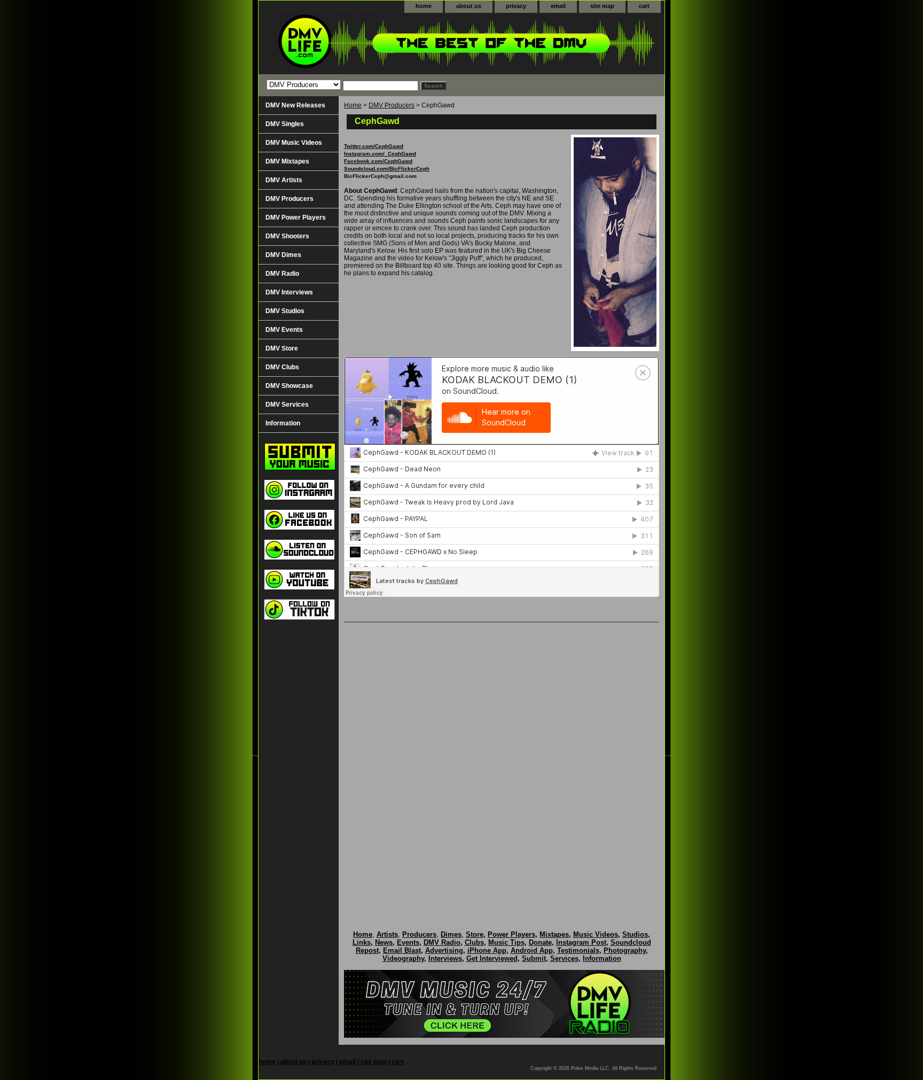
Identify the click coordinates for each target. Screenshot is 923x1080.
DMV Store (281, 348)
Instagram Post (581, 942)
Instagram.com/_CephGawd (380, 154)
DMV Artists (283, 180)
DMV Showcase (289, 386)
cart (644, 6)
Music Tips (506, 942)
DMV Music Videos (293, 142)
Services (564, 958)
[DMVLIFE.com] (392, 43)
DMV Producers (391, 105)
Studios (635, 934)
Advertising (444, 950)
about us (468, 6)
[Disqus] (501, 765)
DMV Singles (284, 124)
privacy (516, 6)
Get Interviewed (492, 958)
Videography (403, 958)
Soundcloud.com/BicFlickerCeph (386, 169)
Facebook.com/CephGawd (378, 161)
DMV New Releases (295, 105)
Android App (532, 950)
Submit (534, 958)
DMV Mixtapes (287, 161)
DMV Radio (282, 273)
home (424, 6)
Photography (625, 950)
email (558, 6)
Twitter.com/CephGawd (373, 146)
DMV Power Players (295, 217)
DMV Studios (284, 311)
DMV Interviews (289, 292)
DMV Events (284, 329)
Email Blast (402, 950)
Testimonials (578, 950)
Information (282, 423)
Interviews (445, 958)
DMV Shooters (287, 236)
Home (353, 105)
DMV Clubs (282, 367)
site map (602, 6)
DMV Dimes (283, 255)
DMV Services (287, 404)
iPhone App (486, 950)
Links (362, 942)
